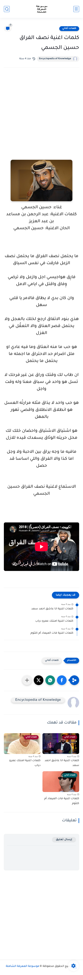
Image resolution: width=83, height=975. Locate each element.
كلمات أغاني (69, 28)
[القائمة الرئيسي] (76, 9)
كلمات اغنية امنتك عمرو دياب (54, 621)
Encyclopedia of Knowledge (55, 58)
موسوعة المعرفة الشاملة (22, 966)
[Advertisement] (41, 119)
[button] (62, 680)
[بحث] (7, 9)
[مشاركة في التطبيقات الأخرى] (27, 680)
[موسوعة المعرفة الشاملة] (41, 9)
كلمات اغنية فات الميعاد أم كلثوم (51, 633)
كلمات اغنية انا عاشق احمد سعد (52, 609)
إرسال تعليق (64, 839)
